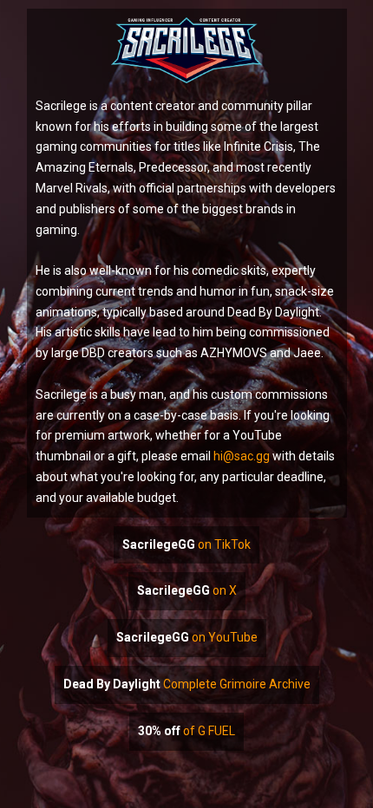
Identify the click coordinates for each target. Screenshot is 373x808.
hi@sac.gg (241, 456)
